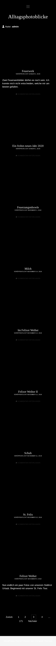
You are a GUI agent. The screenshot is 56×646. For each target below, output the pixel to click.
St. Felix (28, 492)
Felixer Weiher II (28, 369)
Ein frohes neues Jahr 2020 (28, 123)
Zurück (9, 617)
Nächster (32, 621)
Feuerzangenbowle (28, 185)
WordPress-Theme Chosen (17, 641)
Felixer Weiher (28, 554)
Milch (28, 246)
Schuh (28, 431)
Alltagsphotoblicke (28, 16)
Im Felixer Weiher (28, 308)
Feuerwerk (28, 49)
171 (21, 621)
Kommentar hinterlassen (29, 94)
